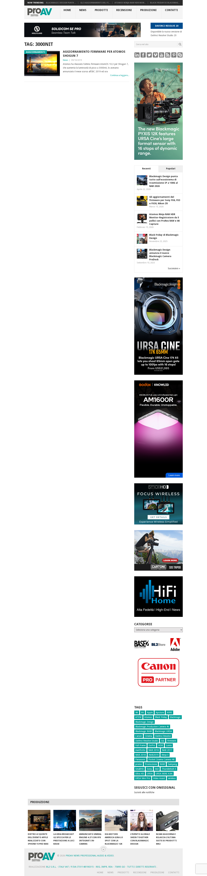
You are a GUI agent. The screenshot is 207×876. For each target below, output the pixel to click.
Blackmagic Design (144, 722)
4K (136, 712)
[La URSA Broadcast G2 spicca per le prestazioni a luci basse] (64, 820)
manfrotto (140, 750)
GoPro (152, 745)
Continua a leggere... (119, 75)
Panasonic (140, 759)
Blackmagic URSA (163, 731)
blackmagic (175, 717)
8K (142, 712)
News (82, 10)
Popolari (170, 168)
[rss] (167, 54)
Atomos (148, 717)
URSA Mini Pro (142, 778)
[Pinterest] (174, 54)
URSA (150, 773)
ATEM (138, 717)
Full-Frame (140, 745)
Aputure (160, 712)
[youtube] (161, 54)
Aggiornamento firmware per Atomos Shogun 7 (94, 53)
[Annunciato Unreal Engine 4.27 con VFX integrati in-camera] (90, 820)
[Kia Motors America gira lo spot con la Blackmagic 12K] (116, 820)
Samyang (172, 764)
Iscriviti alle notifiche (144, 792)
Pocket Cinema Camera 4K (161, 759)
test (157, 769)
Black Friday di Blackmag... (165, 3)
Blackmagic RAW (143, 731)
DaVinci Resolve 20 (166, 25)
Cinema (148, 736)
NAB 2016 (153, 750)
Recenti (146, 168)
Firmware (171, 740)
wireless (172, 778)
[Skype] (180, 54)
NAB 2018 (140, 754)
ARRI (169, 712)
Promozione (151, 764)
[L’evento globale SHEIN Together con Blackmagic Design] (141, 820)
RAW (162, 764)
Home (67, 10)
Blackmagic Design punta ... (61, 3)
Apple (150, 712)
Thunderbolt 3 (169, 769)
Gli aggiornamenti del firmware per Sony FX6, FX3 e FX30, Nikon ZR (164, 200)
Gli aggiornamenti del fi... (95, 3)
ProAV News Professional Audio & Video (90, 855)
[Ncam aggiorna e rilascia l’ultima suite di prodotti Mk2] (167, 820)
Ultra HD (139, 773)
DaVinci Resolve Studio (146, 740)
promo (138, 764)
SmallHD (139, 769)
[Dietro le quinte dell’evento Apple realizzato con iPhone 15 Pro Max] (39, 820)
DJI (162, 740)
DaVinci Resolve (163, 736)
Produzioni (148, 10)
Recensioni (124, 10)
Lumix (169, 745)
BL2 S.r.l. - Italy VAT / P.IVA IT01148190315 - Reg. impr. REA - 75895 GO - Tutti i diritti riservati (101, 866)
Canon (138, 736)
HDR (160, 745)
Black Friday (161, 717)
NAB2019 (153, 754)
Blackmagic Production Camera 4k (152, 726)
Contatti (171, 10)
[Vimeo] (155, 54)
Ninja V (165, 754)
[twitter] (149, 54)
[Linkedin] (137, 54)
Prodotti (101, 10)
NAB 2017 (167, 750)
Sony (149, 769)
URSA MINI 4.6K (164, 773)
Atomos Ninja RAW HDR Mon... (130, 3)
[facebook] (143, 54)
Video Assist (159, 778)
